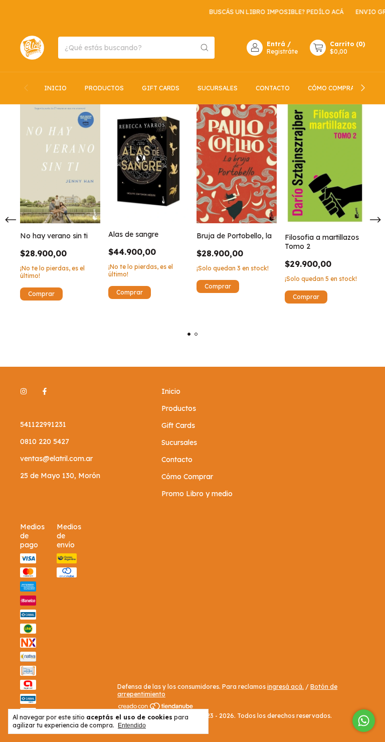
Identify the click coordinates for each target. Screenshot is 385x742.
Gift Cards (160, 88)
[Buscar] (205, 48)
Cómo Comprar (333, 88)
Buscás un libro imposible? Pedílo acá (271, 12)
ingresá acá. (285, 686)
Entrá (276, 44)
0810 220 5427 (44, 441)
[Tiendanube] (156, 708)
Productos (104, 88)
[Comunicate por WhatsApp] (363, 720)
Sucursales (218, 88)
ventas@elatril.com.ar (56, 458)
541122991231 (43, 424)
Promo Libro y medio (197, 493)
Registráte (282, 51)
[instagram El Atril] (23, 391)
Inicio (55, 88)
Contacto (273, 88)
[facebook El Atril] (44, 391)
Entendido (132, 725)
